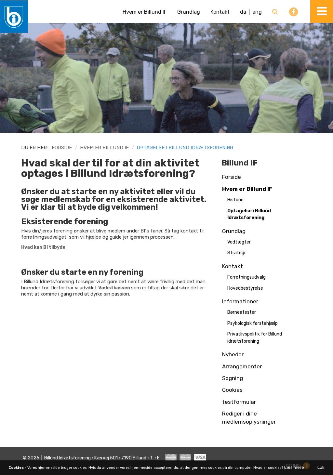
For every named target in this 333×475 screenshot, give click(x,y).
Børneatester (241, 312)
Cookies (232, 390)
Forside (62, 148)
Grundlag (188, 12)
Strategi (236, 253)
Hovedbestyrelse (245, 288)
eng (257, 12)
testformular (239, 402)
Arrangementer (242, 366)
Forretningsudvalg (246, 277)
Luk (321, 467)
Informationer (240, 301)
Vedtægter (239, 242)
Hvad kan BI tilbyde (43, 247)
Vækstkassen (114, 288)
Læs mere (294, 467)
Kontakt (220, 12)
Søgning (232, 378)
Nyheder (233, 354)
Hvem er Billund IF (145, 12)
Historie (235, 200)
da (243, 12)
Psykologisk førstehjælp (252, 323)
